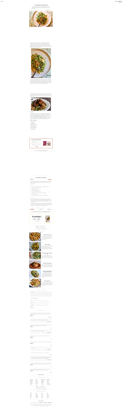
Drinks (47, 382)
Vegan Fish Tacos (47, 281)
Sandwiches (42, 380)
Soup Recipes (31, 380)
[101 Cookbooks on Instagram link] (32, 211)
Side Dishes (37, 380)
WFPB (36, 379)
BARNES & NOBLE (34, 219)
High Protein (37, 382)
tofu (40, 150)
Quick (36, 381)
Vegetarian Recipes (43, 379)
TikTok (41, 228)
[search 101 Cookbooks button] (2, 1)
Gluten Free (42, 382)
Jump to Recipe (48, 9)
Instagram (39, 228)
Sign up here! (36, 146)
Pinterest (45, 228)
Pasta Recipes (31, 381)
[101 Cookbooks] (118, 1)
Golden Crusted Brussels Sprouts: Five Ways (47, 272)
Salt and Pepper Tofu (47, 234)
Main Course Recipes (44, 150)
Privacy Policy (45, 402)
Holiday (31, 382)
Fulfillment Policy (50, 402)
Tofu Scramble (47, 244)
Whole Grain (31, 379)
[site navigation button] (1, 1)
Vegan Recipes (48, 379)
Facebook (43, 228)
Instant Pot (48, 381)
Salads (47, 380)
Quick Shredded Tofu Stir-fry (47, 254)
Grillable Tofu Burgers (47, 263)
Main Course (42, 381)
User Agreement (41, 402)
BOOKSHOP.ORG (38, 219)
